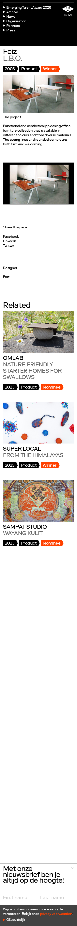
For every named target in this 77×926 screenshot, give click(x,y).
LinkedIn (9, 241)
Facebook (11, 237)
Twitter (8, 246)
